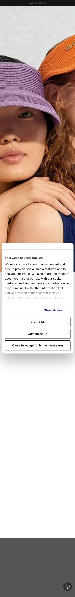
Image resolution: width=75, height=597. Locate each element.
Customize (35, 334)
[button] (70, 10)
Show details (53, 310)
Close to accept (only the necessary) (37, 345)
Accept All (37, 322)
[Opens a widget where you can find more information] (57, 590)
